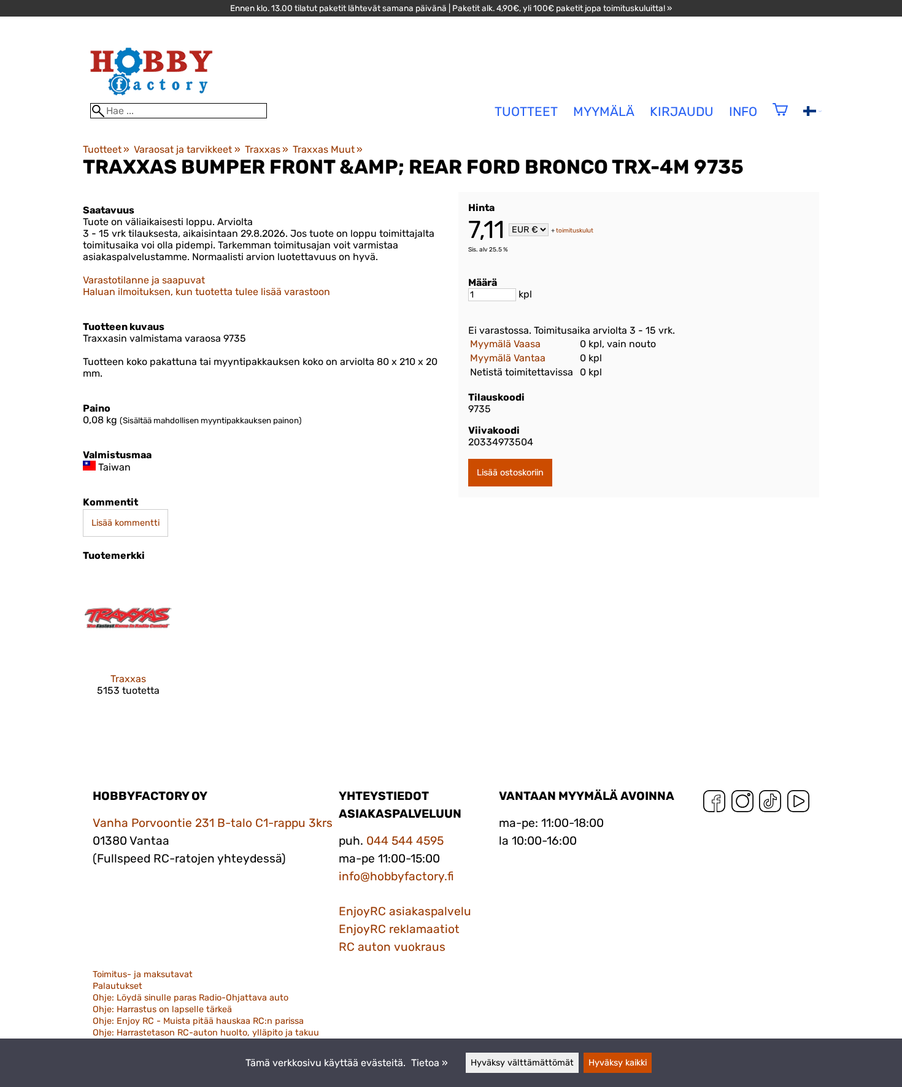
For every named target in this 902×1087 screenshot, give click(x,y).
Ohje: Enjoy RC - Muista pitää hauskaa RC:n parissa (198, 1021)
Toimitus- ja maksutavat (143, 974)
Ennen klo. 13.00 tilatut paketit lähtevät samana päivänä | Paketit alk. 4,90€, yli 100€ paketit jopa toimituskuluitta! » (451, 8)
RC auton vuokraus (392, 947)
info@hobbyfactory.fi (396, 876)
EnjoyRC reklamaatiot (399, 929)
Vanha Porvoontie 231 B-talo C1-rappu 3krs (213, 823)
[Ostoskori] (780, 117)
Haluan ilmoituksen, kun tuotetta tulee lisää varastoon (206, 292)
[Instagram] (742, 804)
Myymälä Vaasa (505, 344)
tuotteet (526, 111)
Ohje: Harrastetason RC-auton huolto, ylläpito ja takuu (206, 1032)
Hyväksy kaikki (617, 1063)
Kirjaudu (682, 111)
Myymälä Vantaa (507, 358)
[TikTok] (770, 804)
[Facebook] (714, 804)
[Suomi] (812, 112)
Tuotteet (106, 149)
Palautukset (117, 986)
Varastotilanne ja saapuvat (144, 280)
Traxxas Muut (328, 149)
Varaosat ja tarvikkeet (187, 149)
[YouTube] (798, 804)
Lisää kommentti (125, 523)
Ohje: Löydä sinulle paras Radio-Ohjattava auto (190, 998)
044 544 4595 (405, 841)
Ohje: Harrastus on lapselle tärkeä (162, 1009)
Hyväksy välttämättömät (522, 1063)
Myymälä (603, 111)
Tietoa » (429, 1063)
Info (743, 111)
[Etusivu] (151, 97)
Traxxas (266, 149)
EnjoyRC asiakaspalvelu (405, 911)
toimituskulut (574, 230)
